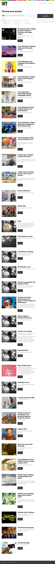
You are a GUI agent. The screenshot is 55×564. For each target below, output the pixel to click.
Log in (13, 15)
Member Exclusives (6, 23)
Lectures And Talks (17, 23)
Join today (22, 15)
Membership (25, 20)
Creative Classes (27, 23)
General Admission (16, 20)
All (3, 20)
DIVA (9, 20)
